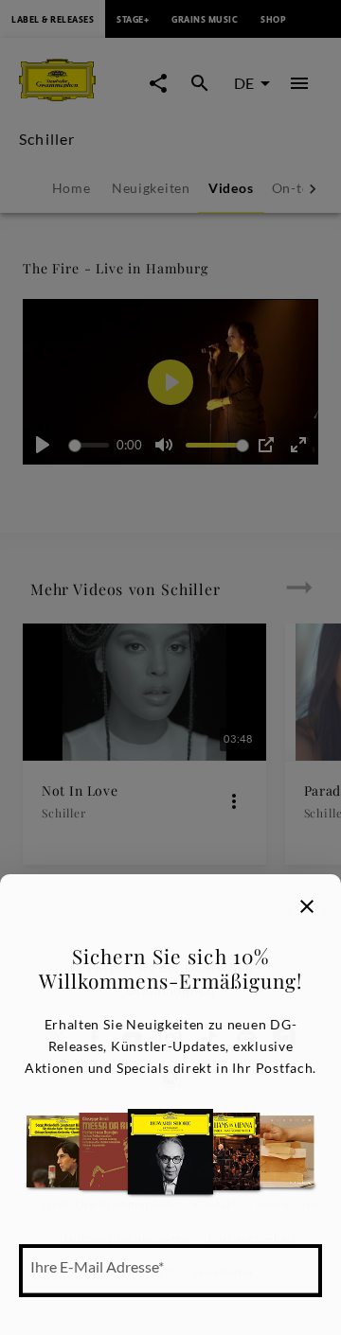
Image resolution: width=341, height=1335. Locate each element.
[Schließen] (307, 906)
